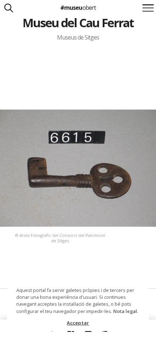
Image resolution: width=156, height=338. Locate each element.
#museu (77, 8)
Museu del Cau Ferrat (78, 23)
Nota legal (125, 311)
